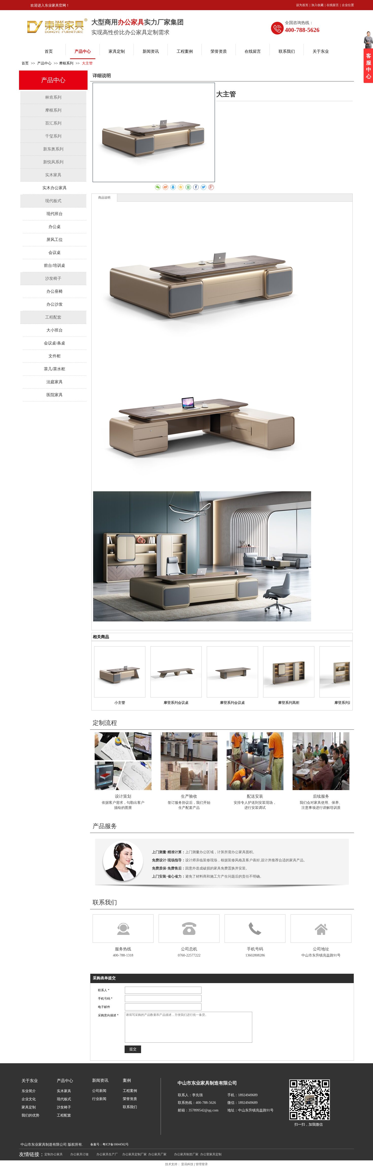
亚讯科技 (187, 1164)
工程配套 (53, 317)
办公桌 (54, 226)
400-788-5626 (302, 30)
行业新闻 (99, 1099)
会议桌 (54, 252)
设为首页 (302, 5)
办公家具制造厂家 (186, 1154)
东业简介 (29, 1091)
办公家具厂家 (157, 1154)
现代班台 (54, 214)
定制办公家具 (53, 1154)
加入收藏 (317, 5)
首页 (25, 63)
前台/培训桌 (54, 265)
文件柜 (54, 356)
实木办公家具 (54, 188)
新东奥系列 (53, 149)
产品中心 (45, 63)
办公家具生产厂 (107, 1154)
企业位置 (348, 5)
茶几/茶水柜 (54, 369)
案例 (127, 1080)
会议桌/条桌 (54, 343)
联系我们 (130, 1107)
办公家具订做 (79, 1154)
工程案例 (130, 1091)
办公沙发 (54, 304)
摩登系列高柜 (288, 703)
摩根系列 (66, 63)
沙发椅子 (53, 278)
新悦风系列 (53, 162)
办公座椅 (54, 291)
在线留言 (333, 5)
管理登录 (202, 1164)
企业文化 (29, 1099)
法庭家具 (54, 382)
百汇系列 (53, 123)
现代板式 (53, 201)
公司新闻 (99, 1091)
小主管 (119, 703)
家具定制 (29, 1107)
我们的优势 (30, 1115)
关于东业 (30, 1080)
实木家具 (53, 175)
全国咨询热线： (299, 23)
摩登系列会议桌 (176, 703)
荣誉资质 (130, 1099)
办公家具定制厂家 (134, 1154)
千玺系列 (53, 136)
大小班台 (54, 330)
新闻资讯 (100, 1080)
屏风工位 (54, 239)
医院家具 (54, 395)
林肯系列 (53, 97)
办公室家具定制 (211, 1154)
